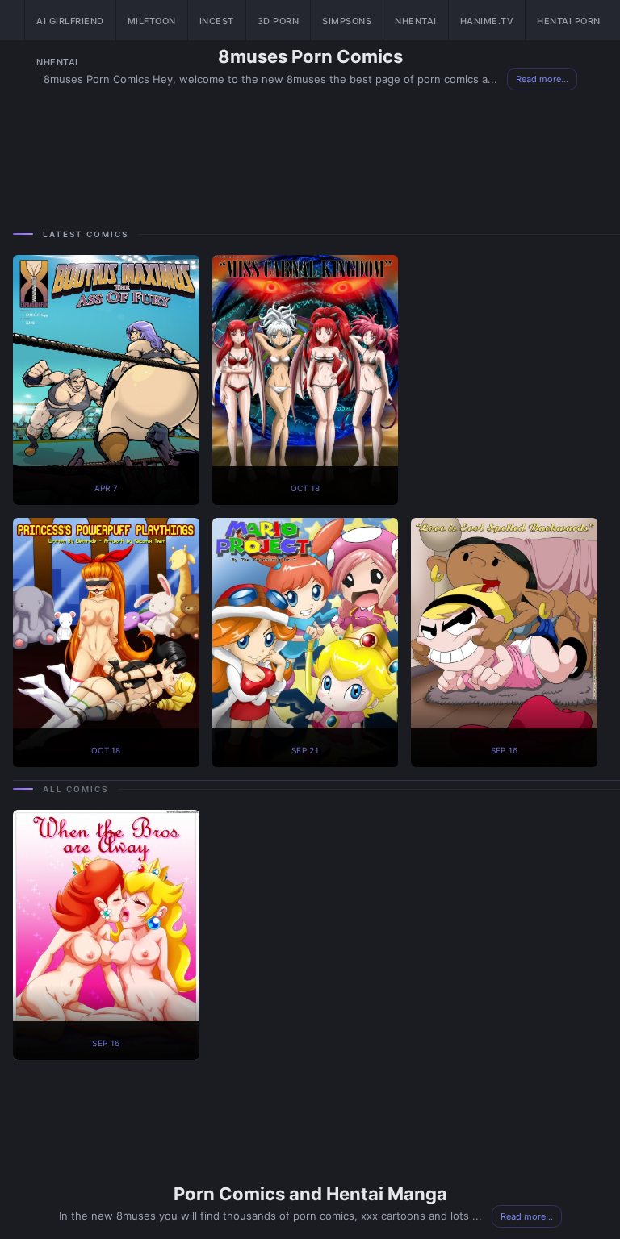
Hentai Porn (569, 21)
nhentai (57, 62)
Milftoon (152, 21)
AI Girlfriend (70, 21)
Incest (216, 21)
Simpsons (346, 21)
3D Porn (279, 21)
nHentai (416, 21)
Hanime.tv (487, 21)
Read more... (527, 1216)
